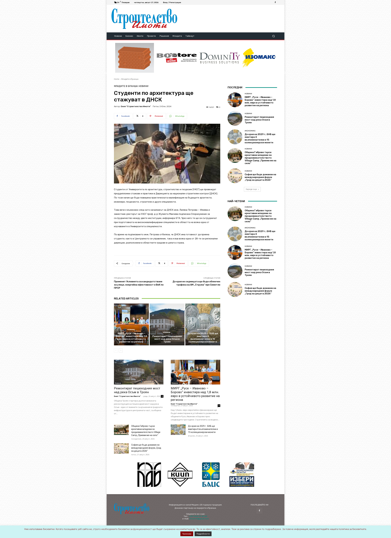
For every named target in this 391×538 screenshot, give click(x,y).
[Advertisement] (229, 19)
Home (116, 79)
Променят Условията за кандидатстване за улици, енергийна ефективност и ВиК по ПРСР (139, 284)
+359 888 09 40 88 (198, 516)
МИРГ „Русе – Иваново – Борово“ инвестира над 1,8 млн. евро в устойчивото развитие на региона (131, 337)
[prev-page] (116, 350)
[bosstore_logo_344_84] (176, 58)
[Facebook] (275, 2)
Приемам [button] (186, 534)
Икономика (202, 330)
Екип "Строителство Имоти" (136, 106)
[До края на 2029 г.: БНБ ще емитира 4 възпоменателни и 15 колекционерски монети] (202, 324)
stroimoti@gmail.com (199, 519)
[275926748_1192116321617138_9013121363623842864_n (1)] (180, 474)
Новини (143, 86)
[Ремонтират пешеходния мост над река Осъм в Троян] (167, 324)
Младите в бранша (129, 79)
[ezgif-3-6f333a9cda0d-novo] (134, 58)
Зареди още (251, 189)
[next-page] (121, 350)
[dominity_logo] (219, 58)
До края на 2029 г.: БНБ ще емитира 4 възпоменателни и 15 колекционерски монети (202, 337)
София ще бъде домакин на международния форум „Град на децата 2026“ (146, 448)
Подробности (203, 534)
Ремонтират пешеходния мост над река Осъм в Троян (167, 339)
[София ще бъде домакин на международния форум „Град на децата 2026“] (121, 448)
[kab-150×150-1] (149, 474)
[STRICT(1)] (259, 58)
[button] (273, 36)
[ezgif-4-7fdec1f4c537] (241, 474)
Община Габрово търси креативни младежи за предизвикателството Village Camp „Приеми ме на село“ (260, 158)
